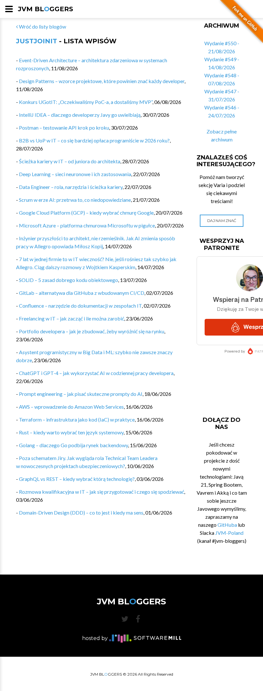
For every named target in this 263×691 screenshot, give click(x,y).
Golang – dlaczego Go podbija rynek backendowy (73, 445)
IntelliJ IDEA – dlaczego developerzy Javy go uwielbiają (79, 115)
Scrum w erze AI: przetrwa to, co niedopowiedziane (75, 200)
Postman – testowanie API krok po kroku (64, 127)
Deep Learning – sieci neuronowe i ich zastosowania (75, 174)
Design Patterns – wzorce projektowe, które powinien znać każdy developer (101, 81)
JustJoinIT (36, 41)
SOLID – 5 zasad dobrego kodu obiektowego (68, 280)
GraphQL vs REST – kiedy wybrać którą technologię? (77, 479)
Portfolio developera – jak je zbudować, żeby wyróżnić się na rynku (91, 331)
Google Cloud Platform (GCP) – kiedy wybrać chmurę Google (86, 212)
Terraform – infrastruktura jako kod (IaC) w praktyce (77, 419)
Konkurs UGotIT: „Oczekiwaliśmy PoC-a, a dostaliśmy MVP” (85, 102)
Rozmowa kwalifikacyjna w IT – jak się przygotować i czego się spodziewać (101, 492)
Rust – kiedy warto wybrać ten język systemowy (71, 432)
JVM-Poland (229, 533)
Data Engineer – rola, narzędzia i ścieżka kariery (71, 187)
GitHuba (227, 525)
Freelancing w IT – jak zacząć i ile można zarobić (71, 318)
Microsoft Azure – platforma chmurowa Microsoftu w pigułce (87, 225)
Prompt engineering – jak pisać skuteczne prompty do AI (80, 394)
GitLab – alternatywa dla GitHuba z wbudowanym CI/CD (81, 293)
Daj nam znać (221, 220)
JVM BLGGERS (45, 9)
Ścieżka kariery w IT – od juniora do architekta (69, 161)
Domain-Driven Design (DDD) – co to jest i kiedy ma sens (81, 512)
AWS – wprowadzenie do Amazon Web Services (71, 407)
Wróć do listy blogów (42, 26)
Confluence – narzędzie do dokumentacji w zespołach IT (80, 306)
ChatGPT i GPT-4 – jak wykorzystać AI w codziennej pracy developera (96, 373)
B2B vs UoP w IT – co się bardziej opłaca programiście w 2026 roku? (94, 140)
